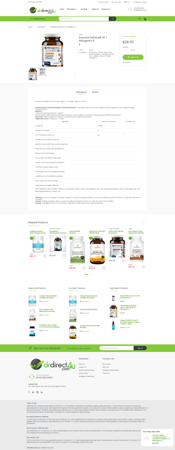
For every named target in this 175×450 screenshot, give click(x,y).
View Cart (105, 367)
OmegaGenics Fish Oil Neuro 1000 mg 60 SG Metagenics (128, 307)
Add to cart (134, 57)
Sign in (145, 2)
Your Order (117, 2)
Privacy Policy (83, 373)
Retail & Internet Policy (86, 370)
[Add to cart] (44, 256)
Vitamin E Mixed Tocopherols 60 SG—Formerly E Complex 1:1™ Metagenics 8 (161, 437)
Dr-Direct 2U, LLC (34, 448)
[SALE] (38, 244)
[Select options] (64, 255)
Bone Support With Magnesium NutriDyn (136, 232)
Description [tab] (81, 92)
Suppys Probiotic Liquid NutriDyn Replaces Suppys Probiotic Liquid (129, 322)
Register (138, 2)
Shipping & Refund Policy (110, 370)
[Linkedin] (42, 392)
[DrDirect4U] (42, 10)
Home (30, 27)
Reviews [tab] (95, 92)
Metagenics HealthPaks (86, 376)
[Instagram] (37, 392)
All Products (41, 27)
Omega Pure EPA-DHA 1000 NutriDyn (97, 232)
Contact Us (82, 367)
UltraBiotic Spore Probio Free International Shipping (49, 326)
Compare (127, 62)
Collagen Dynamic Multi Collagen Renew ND (38, 233)
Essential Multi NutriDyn (74, 232)
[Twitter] (33, 392)
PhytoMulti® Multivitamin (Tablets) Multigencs (58, 233)
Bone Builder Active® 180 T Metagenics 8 (130, 297)
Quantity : (126, 47)
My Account (106, 364)
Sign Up (140, 348)
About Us (82, 364)
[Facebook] (79, 44)
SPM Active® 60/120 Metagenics (116, 232)
